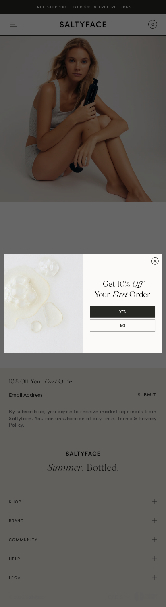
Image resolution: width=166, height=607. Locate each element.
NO (122, 325)
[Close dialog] (154, 260)
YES (122, 311)
